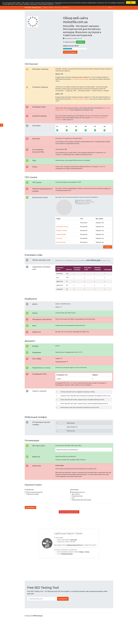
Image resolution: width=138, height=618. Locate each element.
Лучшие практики (77, 496)
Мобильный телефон (32, 494)
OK (131, 3)
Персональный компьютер (34, 492)
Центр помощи (61, 242)
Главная (45, 7)
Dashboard (65, 7)
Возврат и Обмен (61, 230)
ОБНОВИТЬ (80, 42)
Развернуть (107, 247)
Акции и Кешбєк (61, 234)
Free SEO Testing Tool (33, 7)
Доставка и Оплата (62, 226)
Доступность (76, 494)
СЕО (73, 498)
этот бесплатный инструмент (80, 79)
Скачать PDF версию (70, 52)
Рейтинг (51, 7)
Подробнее (57, 4)
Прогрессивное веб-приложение (81, 500)
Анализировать (30, 507)
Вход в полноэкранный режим (69, 512)
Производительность (78, 492)
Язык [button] (110, 7)
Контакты (58, 7)
